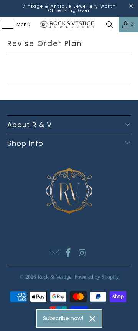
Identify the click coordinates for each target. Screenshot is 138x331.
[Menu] (4, 24)
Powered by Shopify (96, 277)
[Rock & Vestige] (69, 24)
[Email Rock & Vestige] (55, 253)
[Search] (109, 24)
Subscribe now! (63, 318)
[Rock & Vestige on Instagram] (82, 253)
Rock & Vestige (54, 277)
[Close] (92, 319)
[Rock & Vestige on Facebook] (68, 253)
